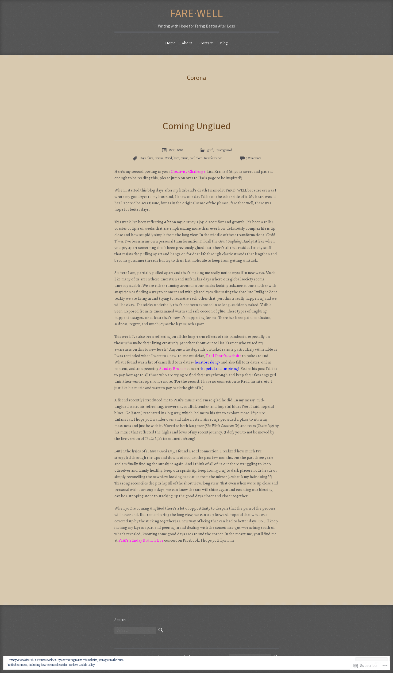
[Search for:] (135, 630)
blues (150, 158)
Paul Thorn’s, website (223, 355)
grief (210, 150)
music (184, 158)
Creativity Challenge (188, 171)
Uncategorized (223, 150)
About (187, 43)
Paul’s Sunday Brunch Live (140, 540)
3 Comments (253, 158)
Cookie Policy (87, 665)
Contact (206, 43)
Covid (168, 158)
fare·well (196, 13)
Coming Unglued (197, 126)
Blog (224, 43)
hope (176, 158)
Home (170, 43)
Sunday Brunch (172, 368)
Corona (159, 158)
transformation (213, 158)
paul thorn (196, 158)
